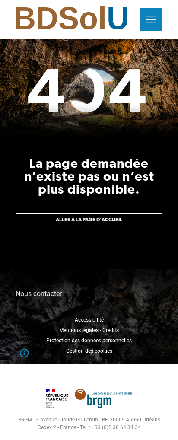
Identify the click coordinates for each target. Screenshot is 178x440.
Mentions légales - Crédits (89, 330)
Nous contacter (39, 294)
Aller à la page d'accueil (89, 220)
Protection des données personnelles (89, 340)
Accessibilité (89, 319)
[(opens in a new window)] (89, 394)
